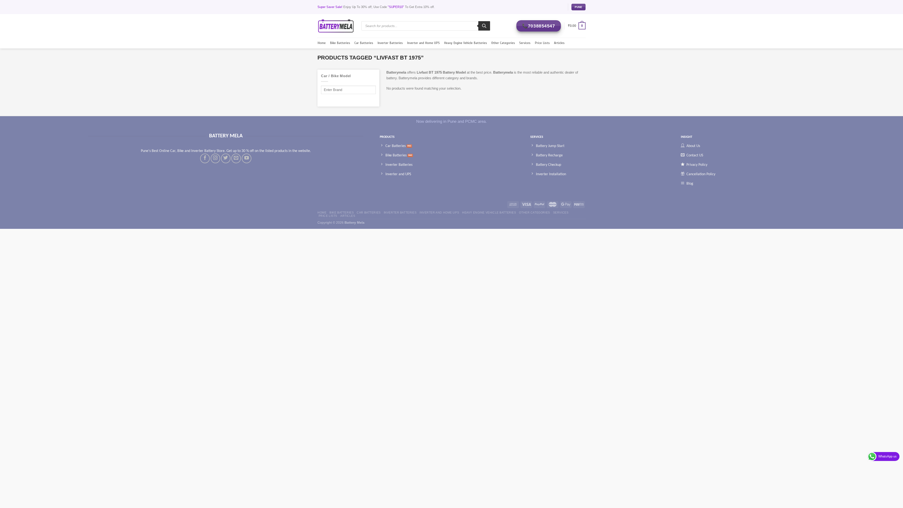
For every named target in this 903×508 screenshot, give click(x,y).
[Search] (484, 26)
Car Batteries (363, 43)
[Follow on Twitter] (225, 158)
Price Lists (542, 43)
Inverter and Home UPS (423, 43)
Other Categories (503, 43)
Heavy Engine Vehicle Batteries (465, 43)
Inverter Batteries (390, 43)
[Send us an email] (236, 158)
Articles (559, 43)
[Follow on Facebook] (205, 158)
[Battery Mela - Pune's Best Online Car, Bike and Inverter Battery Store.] (335, 25)
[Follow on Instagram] (215, 158)
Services (525, 43)
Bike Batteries (340, 43)
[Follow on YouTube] (246, 158)
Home (321, 43)
